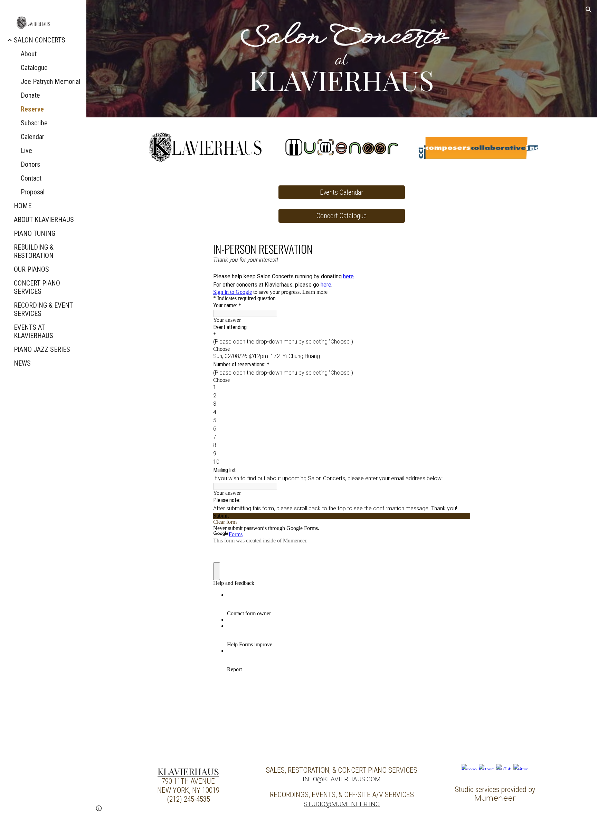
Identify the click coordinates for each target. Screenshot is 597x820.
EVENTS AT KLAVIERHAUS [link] (33, 331)
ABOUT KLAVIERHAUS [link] (44, 219)
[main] (341, 58)
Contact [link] (31, 178)
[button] (588, 9)
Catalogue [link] (34, 68)
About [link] (29, 54)
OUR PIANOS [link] (31, 269)
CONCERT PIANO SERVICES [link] (37, 287)
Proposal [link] (33, 192)
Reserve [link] (32, 109)
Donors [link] (30, 164)
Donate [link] (30, 95)
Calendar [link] (32, 137)
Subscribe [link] (34, 123)
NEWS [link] (22, 363)
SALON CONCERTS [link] (39, 40)
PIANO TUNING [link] (34, 233)
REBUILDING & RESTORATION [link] (34, 251)
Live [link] (26, 150)
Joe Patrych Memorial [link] (50, 81)
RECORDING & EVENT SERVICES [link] (43, 309)
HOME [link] (22, 206)
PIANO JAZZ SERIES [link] (42, 349)
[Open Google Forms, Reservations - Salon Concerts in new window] (460, 248)
